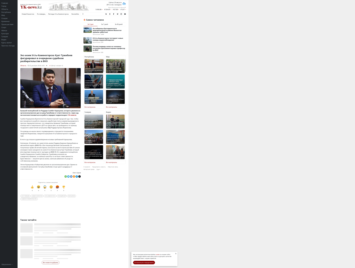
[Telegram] (117, 13)
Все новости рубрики (50, 263)
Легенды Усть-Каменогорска (58, 14)
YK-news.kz (72, 115)
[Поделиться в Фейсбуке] (77, 176)
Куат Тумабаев (25, 196)
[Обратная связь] (125, 13)
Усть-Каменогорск (50, 196)
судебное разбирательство (29, 199)
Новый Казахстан (28, 14)
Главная (4, 3)
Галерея (4, 36)
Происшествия (7, 24)
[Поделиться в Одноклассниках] (74, 176)
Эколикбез (75, 14)
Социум (4, 18)
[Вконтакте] (106, 13)
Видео (3, 39)
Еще (98, 169)
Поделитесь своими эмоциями (48, 182)
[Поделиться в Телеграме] (68, 176)
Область (4, 9)
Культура (5, 33)
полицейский (62, 196)
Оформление (6, 264)
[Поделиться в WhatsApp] (65, 176)
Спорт (3, 27)
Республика (6, 12)
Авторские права (88, 169)
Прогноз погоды (8, 46)
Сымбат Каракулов (37, 196)
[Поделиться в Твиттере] (79, 176)
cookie (158, 254)
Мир (3, 15)
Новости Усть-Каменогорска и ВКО (30, 4)
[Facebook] (113, 13)
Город (3, 6)
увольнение (71, 196)
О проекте (86, 167)
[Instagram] (121, 13)
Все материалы (89, 107)
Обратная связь (113, 167)
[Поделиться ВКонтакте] (71, 176)
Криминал (5, 21)
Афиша (4, 30)
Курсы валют (6, 43)
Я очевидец (41, 14)
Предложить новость (99, 167)
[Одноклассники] (110, 13)
